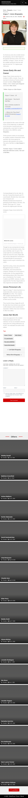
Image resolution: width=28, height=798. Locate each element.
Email (16, 387)
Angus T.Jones (8, 335)
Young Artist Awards (9, 345)
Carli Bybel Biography (15, 349)
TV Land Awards (8, 338)
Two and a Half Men (9, 341)
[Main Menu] (22, 2)
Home (4, 10)
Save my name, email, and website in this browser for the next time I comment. (14, 395)
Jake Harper (18, 335)
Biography (9, 10)
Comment (6, 368)
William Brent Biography (13, 354)
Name (4, 387)
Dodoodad (6, 2)
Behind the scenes (8, 240)
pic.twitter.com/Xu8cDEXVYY (13, 108)
